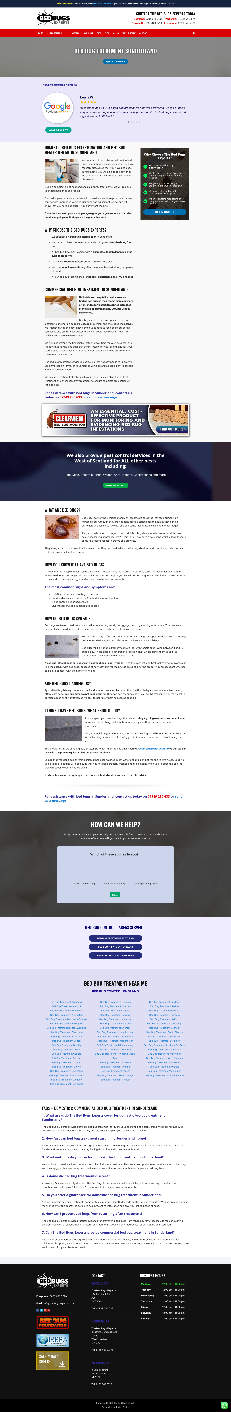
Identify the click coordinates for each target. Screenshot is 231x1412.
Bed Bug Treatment (55, 33)
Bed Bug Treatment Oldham (115, 1073)
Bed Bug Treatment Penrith (115, 1078)
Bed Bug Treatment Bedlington (66, 1030)
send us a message (102, 404)
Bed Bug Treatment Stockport (164, 1048)
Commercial (87, 33)
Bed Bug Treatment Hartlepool (66, 1091)
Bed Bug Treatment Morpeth (115, 1056)
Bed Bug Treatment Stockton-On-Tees (164, 1052)
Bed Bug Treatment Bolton (66, 1048)
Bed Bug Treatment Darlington (66, 1078)
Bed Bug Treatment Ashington (66, 1022)
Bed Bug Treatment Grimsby (66, 1086)
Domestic (74, 33)
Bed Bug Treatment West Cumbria (164, 1065)
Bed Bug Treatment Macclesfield (115, 1043)
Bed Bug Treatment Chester (66, 1065)
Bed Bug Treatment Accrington (66, 1009)
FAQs (99, 33)
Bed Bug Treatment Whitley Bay (164, 1069)
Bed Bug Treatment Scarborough (164, 1030)
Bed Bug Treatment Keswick (115, 1022)
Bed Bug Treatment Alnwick (66, 1013)
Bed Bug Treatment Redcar (164, 1013)
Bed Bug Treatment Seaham (164, 1035)
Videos (116, 33)
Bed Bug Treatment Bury (66, 1056)
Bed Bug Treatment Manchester (115, 1048)
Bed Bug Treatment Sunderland (165, 1056)
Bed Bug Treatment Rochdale (164, 1017)
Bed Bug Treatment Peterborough (115, 1082)
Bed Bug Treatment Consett (66, 1069)
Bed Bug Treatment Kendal (115, 1017)
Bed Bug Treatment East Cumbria (66, 1082)
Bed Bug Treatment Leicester (115, 1030)
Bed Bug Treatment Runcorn (164, 1022)
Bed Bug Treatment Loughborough (115, 1039)
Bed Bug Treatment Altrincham (66, 1017)
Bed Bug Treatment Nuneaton (115, 1069)
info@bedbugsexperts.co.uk (59, 1310)
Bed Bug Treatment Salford (164, 1026)
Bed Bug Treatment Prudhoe (164, 1009)
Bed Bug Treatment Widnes (164, 1073)
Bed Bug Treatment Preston (115, 1086)
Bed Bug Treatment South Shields (164, 1039)
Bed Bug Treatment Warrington (164, 1060)
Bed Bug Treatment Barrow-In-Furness (66, 1026)
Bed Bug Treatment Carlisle (66, 1060)
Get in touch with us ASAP (153, 755)
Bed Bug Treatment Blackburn (66, 1039)
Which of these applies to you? (114, 861)
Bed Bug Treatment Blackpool (66, 1043)
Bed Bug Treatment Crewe (66, 1073)
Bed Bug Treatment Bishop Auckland (66, 1035)
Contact (143, 33)
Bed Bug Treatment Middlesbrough (115, 1052)
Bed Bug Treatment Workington (164, 1078)
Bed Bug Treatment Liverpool (115, 1035)
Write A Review (129, 33)
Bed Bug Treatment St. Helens (164, 1043)
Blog (107, 33)
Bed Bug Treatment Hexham (115, 1009)
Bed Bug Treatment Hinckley (115, 1013)
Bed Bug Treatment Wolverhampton (164, 1082)
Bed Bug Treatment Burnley (66, 1052)
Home (40, 33)
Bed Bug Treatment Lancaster (115, 1026)
